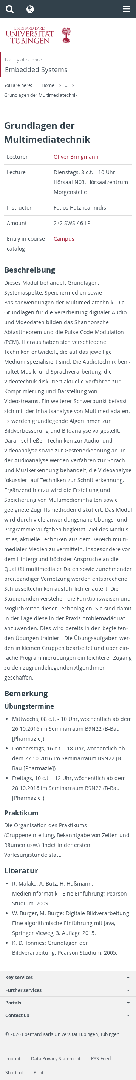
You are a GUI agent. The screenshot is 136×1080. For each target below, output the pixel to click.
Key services (19, 977)
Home (48, 85)
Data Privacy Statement (55, 1058)
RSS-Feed (101, 1058)
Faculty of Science (23, 60)
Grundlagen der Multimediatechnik (40, 95)
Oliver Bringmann (76, 156)
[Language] (30, 9)
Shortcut (14, 1072)
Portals (13, 1003)
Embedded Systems (36, 69)
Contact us (17, 1015)
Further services (23, 990)
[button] (9, 9)
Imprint (12, 1058)
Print (38, 1072)
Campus (64, 238)
